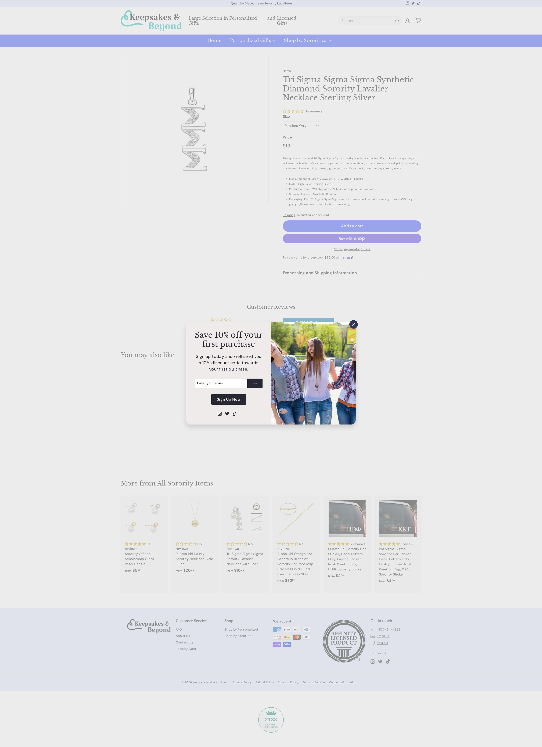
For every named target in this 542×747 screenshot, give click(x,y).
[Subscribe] (255, 383)
